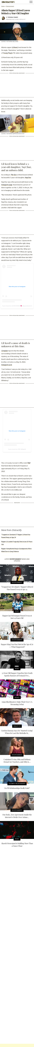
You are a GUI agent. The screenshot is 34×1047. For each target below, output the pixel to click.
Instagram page (6, 185)
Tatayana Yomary (13, 17)
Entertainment (10, 6)
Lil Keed (15, 47)
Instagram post (6, 365)
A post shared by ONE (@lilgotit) (17, 449)
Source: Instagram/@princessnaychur (12, 133)
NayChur (28, 177)
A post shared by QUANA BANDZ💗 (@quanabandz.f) (17, 306)
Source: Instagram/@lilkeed (9, 41)
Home (3, 6)
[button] (31, 2)
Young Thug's (8, 53)
